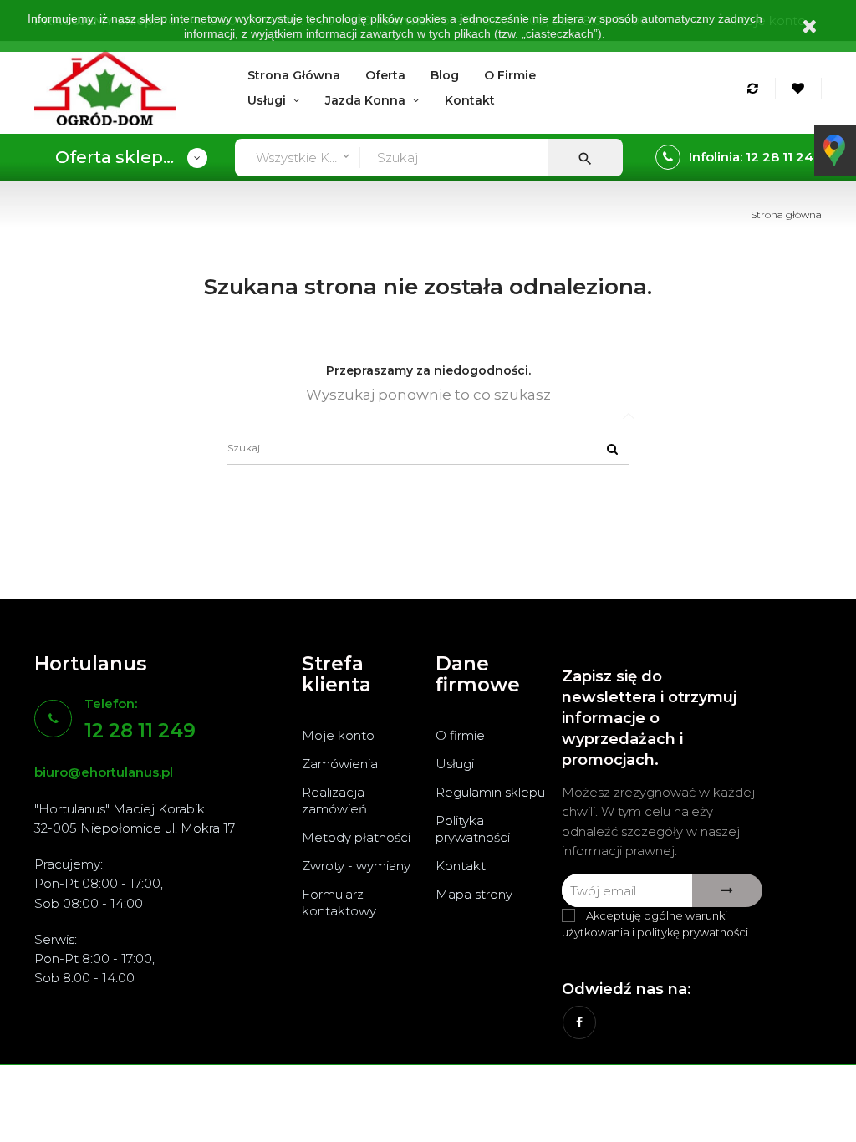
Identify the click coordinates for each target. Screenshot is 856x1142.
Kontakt (461, 866)
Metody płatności (356, 837)
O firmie (460, 735)
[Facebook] (579, 1022)
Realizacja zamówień (334, 800)
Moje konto (338, 735)
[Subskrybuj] (727, 890)
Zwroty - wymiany (356, 866)
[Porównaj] (755, 88)
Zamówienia (340, 764)
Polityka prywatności (473, 829)
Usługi (455, 764)
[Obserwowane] (800, 88)
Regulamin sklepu (490, 792)
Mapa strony (474, 894)
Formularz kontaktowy (339, 902)
